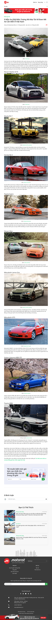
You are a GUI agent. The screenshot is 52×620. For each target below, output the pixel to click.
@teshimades (27, 393)
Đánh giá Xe (7, 16)
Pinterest (27, 58)
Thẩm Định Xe (37, 569)
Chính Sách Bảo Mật (30, 611)
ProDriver (27, 104)
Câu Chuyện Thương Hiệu (14, 567)
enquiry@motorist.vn (18, 607)
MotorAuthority (27, 221)
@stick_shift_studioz (27, 145)
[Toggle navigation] (47, 6)
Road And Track (27, 346)
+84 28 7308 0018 (18, 605)
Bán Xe (35, 2)
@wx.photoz (27, 262)
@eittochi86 (28, 437)
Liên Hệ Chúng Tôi (14, 571)
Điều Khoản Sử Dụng (21, 611)
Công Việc (14, 569)
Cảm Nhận (14, 573)
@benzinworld (27, 182)
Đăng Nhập (40, 2)
